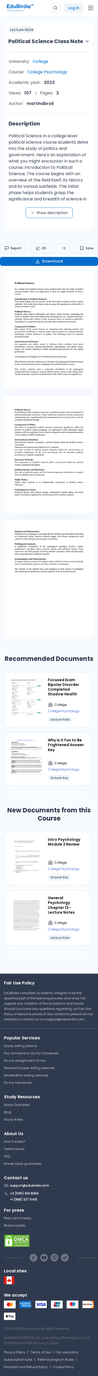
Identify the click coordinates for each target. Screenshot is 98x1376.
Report (16, 248)
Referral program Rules (55, 1359)
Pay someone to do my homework (31, 1053)
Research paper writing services (29, 1068)
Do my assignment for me (24, 1060)
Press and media (17, 1218)
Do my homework (18, 1082)
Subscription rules (18, 1359)
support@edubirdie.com (64, 1019)
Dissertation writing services (26, 1075)
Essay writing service (20, 1046)
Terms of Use (40, 1352)
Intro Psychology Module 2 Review (64, 842)
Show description (52, 212)
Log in (73, 8)
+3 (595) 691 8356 (24, 1193)
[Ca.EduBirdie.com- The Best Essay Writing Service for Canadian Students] (9, 1283)
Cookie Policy (63, 1367)
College (40, 61)
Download (52, 261)
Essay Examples (17, 1104)
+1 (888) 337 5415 (23, 1199)
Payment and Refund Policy (26, 1367)
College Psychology (47, 72)
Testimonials (14, 1149)
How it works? (14, 1141)
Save (90, 248)
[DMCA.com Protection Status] (49, 1240)
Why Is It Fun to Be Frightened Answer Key (66, 745)
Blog (7, 1112)
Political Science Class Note (45, 41)
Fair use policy (67, 1352)
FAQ (7, 1156)
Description (24, 123)
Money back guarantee (22, 1163)
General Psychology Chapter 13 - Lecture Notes (61, 905)
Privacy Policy (14, 1352)
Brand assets (14, 1225)
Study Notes (13, 1119)
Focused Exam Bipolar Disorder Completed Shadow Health (63, 687)
